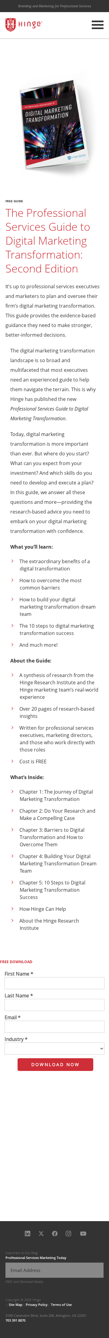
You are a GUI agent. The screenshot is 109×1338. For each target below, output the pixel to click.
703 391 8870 (15, 1320)
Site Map (15, 1304)
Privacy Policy (37, 1304)
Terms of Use (61, 1304)
